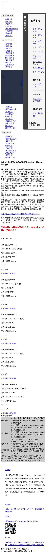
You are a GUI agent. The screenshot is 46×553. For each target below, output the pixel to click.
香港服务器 (9, 53)
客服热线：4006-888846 (14, 542)
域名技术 (16, 509)
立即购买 (12, 273)
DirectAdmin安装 (11, 29)
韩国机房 (9, 126)
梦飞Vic (38, 68)
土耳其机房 (9, 114)
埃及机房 (9, 112)
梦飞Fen (38, 47)
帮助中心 (9, 63)
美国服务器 (9, 56)
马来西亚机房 (10, 121)
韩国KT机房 (10, 128)
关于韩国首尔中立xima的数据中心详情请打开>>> (20, 214)
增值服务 (40, 509)
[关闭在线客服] (25, 24)
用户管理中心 (38, 545)
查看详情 (4, 273)
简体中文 (9, 33)
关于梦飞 (7, 470)
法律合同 (9, 24)
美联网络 (9, 44)
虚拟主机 (9, 49)
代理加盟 (9, 22)
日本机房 (9, 119)
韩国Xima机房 (10, 109)
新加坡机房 (9, 123)
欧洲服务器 (9, 58)
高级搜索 (9, 19)
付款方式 (9, 31)
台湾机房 (9, 107)
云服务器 (9, 51)
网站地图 (9, 511)
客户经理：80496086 (32, 542)
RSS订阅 (8, 26)
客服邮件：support (25, 545)
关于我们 (9, 67)
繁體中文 (9, 36)
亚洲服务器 (9, 60)
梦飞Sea (38, 51)
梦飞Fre (38, 72)
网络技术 (24, 509)
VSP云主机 (32, 509)
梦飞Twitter (9, 521)
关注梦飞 (7, 516)
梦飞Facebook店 (20, 521)
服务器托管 (9, 65)
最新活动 (9, 46)
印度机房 (9, 116)
